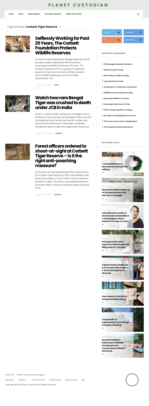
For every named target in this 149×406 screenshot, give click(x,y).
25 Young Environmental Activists (118, 127)
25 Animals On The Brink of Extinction (120, 87)
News (11, 14)
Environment (34, 14)
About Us (9, 380)
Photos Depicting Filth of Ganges (118, 110)
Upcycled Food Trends (114, 81)
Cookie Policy (55, 380)
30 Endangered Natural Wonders (118, 64)
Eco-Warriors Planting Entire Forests (120, 115)
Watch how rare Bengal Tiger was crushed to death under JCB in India (63, 103)
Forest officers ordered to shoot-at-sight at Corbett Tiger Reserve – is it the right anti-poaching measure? (61, 156)
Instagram (129, 40)
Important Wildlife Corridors (116, 98)
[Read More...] (38, 85)
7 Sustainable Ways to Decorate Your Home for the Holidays (114, 167)
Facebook (129, 32)
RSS (105, 40)
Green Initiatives (74, 14)
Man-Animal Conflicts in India (116, 75)
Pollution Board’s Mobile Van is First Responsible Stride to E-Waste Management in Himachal (115, 269)
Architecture (107, 316)
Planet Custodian (78, 5)
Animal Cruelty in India (113, 70)
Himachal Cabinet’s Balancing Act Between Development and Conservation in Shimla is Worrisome (113, 345)
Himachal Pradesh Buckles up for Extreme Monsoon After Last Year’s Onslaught (116, 192)
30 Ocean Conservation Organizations (120, 121)
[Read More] (103, 172)
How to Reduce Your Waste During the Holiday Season (114, 298)
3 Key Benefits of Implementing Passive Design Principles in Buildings (115, 322)
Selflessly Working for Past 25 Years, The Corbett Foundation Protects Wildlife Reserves (62, 45)
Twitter (107, 32)
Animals (59, 133)
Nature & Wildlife (53, 14)
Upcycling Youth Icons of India (117, 104)
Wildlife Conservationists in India (118, 92)
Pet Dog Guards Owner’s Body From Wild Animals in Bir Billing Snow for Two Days (115, 244)
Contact (22, 380)
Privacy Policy (38, 380)
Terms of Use (71, 380)
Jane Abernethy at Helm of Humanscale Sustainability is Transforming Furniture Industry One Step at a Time (115, 217)
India (21, 14)
